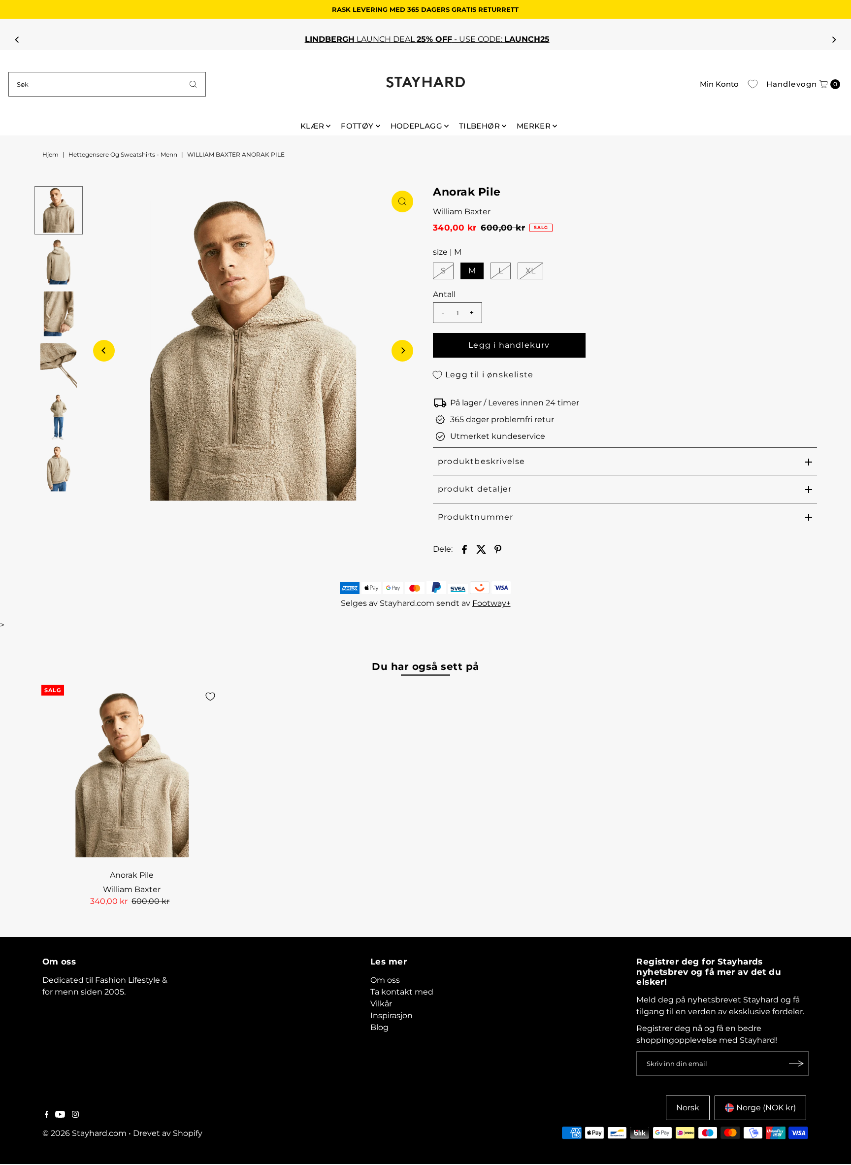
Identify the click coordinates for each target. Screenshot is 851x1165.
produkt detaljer (475, 489)
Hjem (50, 154)
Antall (444, 294)
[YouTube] (60, 1115)
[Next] (834, 39)
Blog (379, 1027)
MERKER (534, 126)
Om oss (385, 980)
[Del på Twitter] (481, 548)
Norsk (687, 1107)
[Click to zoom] (402, 201)
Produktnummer (476, 517)
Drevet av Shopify (167, 1133)
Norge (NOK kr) (766, 1107)
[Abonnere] (796, 1063)
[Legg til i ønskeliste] (210, 696)
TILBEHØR (479, 126)
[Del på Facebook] (464, 548)
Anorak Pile (132, 875)
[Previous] (17, 39)
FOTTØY (357, 126)
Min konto (719, 84)
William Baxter (462, 211)
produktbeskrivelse (481, 461)
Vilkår (381, 1003)
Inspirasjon (391, 1015)
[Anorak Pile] (131, 775)
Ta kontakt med (401, 992)
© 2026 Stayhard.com (84, 1133)
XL (530, 270)
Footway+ (491, 603)
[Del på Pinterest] (498, 548)
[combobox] (107, 84)
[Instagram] (75, 1115)
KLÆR (312, 126)
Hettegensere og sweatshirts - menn (122, 154)
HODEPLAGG (416, 126)
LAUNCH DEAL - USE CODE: (425, 39)
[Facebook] (47, 1115)
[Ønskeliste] (752, 84)
